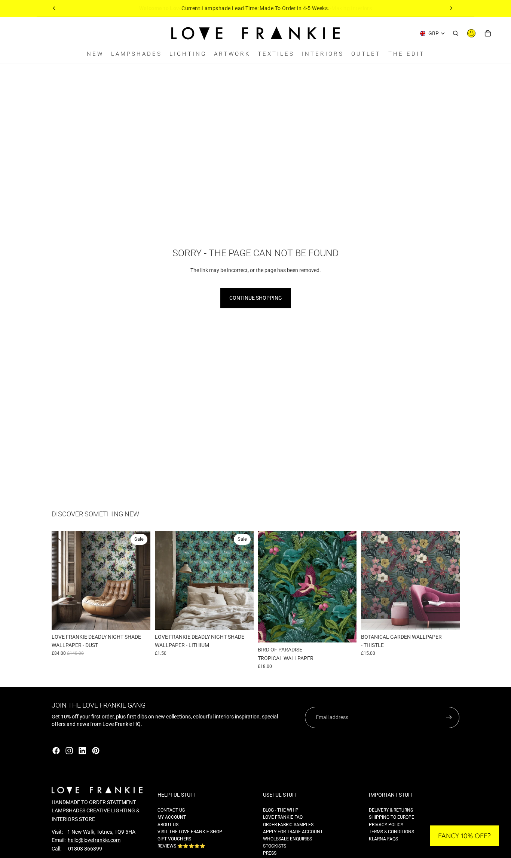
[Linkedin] (82, 750)
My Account (171, 817)
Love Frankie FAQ (283, 817)
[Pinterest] (95, 750)
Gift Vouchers (174, 839)
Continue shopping (255, 298)
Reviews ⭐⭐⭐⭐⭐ (181, 846)
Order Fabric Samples (288, 824)
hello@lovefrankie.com (94, 840)
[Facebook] (56, 750)
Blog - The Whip (281, 810)
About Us (167, 824)
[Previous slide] (54, 8)
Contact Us (171, 810)
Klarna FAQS (383, 839)
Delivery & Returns (391, 810)
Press (269, 853)
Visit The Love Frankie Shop (189, 831)
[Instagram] (69, 750)
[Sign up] (449, 717)
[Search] (455, 33)
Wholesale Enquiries (287, 839)
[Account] (471, 33)
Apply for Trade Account (293, 831)
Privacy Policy (386, 824)
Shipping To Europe (391, 817)
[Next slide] (451, 8)
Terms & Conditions (391, 831)
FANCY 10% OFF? (464, 835)
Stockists (274, 846)
